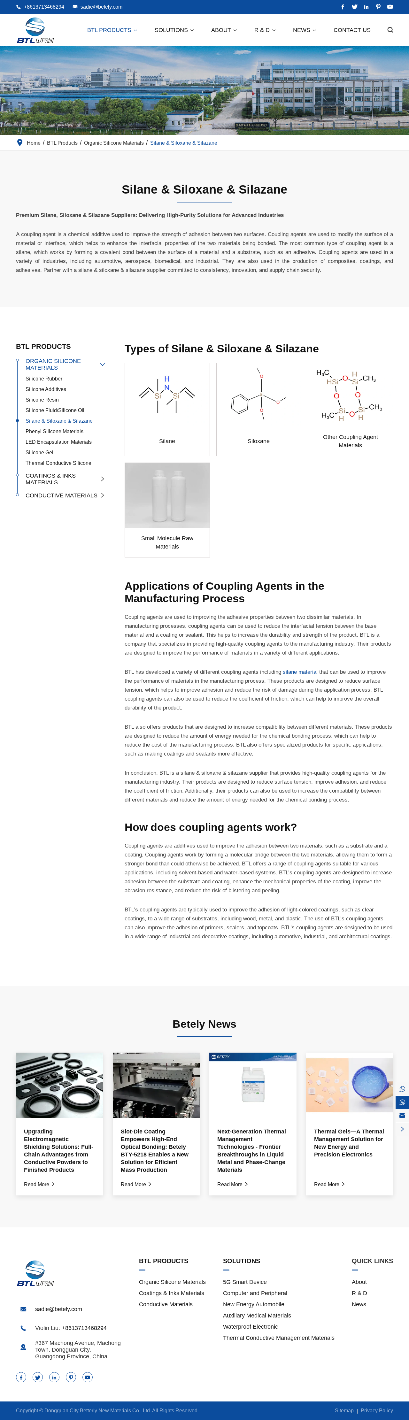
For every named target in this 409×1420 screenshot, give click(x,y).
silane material (300, 672)
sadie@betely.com (101, 7)
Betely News (204, 1024)
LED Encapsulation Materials (59, 442)
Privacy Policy (377, 1410)
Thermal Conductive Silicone (58, 463)
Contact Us (352, 30)
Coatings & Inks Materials (51, 479)
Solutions (175, 30)
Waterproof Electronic (250, 1327)
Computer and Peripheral (255, 1293)
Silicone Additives (46, 389)
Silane (167, 441)
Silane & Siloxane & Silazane (183, 143)
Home (34, 143)
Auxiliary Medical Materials (257, 1315)
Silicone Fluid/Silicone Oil (55, 410)
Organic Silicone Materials (114, 143)
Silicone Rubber (44, 378)
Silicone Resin (42, 400)
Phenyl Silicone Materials (54, 431)
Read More (40, 1184)
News (305, 30)
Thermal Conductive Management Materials (279, 1338)
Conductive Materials (61, 495)
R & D (265, 30)
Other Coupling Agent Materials (350, 441)
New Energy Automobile (253, 1304)
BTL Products (112, 30)
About (224, 30)
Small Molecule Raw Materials (167, 542)
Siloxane (259, 441)
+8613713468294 (44, 7)
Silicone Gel (39, 452)
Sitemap (344, 1410)
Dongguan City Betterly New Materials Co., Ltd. (97, 1410)
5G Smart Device (245, 1282)
